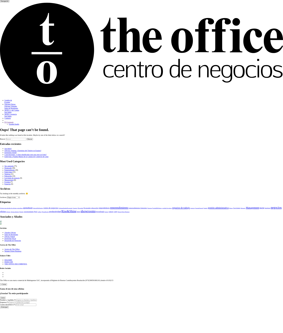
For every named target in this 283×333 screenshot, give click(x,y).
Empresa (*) (4, 302)
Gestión (205, 208)
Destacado (8, 168)
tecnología (100, 212)
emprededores (104, 208)
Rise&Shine (68, 211)
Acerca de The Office (12, 249)
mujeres (267, 208)
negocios (276, 207)
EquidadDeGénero (157, 208)
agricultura (20, 208)
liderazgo (243, 208)
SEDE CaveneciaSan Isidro (10, 115)
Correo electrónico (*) (7, 305)
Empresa (149, 208)
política (39, 211)
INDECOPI (8, 262)
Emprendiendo (9, 170)
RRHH (78, 211)
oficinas (8, 211)
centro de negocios (50, 208)
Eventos (7, 182)
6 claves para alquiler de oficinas (8, 208)
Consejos (75, 208)
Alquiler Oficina (10, 233)
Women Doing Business (123, 211)
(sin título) (7, 149)
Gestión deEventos (8, 101)
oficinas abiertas (15, 211)
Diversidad (80, 208)
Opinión (21, 211)
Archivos (3, 197)
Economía (87, 208)
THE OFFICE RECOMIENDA (15, 264)
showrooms (88, 211)
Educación (8, 176)
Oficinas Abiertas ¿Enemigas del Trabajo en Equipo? (22, 151)
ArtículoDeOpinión (38, 208)
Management (8, 180)
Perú (35, 212)
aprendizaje (28, 208)
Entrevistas (8, 172)
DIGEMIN (8, 260)
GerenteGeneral (199, 208)
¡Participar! (4, 307)
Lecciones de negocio (12, 178)
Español (12, 124)
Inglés (17, 124)
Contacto (7, 118)
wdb (115, 212)
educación (94, 208)
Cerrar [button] (3, 298)
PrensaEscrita (45, 211)
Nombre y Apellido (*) (8, 300)
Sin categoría (8, 166)
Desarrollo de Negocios (12, 241)
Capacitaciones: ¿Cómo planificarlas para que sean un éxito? (25, 155)
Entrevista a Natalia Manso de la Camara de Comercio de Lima (26, 157)
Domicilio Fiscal (10, 239)
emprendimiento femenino (138, 208)
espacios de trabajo (181, 207)
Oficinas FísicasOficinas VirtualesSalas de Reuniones (11, 106)
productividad (55, 211)
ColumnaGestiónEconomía (65, 208)
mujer (262, 208)
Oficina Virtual (9, 237)
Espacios (7, 184)
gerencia (192, 208)
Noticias (7, 174)
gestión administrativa (218, 207)
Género (231, 208)
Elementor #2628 (10, 153)
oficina (3, 211)
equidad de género (167, 208)
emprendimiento (119, 207)
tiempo (106, 211)
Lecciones (236, 208)
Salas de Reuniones (11, 235)
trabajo (111, 212)
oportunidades (29, 212)
